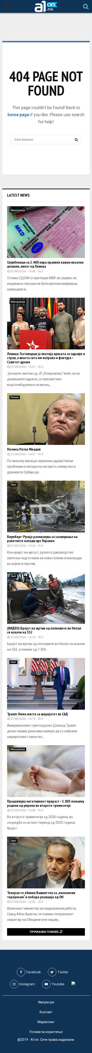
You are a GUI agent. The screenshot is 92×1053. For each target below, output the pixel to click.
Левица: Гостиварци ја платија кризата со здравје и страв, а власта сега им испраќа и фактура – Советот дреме (46, 357)
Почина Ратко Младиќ (24, 449)
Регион (15, 397)
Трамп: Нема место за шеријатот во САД (37, 714)
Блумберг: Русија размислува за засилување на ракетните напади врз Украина (42, 538)
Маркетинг (46, 1022)
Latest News (18, 195)
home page (18, 114)
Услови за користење (46, 1032)
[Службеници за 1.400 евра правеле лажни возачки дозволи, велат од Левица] (46, 232)
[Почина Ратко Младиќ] (46, 419)
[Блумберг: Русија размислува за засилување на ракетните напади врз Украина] (46, 506)
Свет (13, 484)
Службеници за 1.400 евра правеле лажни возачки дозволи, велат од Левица (45, 264)
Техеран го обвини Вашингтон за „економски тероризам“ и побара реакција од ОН (41, 894)
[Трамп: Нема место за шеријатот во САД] (46, 684)
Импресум (46, 1002)
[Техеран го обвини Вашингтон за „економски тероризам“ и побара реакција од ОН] (46, 862)
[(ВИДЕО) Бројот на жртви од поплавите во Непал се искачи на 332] (46, 598)
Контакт (46, 1012)
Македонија (18, 210)
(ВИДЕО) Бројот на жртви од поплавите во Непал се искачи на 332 (44, 630)
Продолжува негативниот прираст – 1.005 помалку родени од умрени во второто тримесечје (45, 803)
